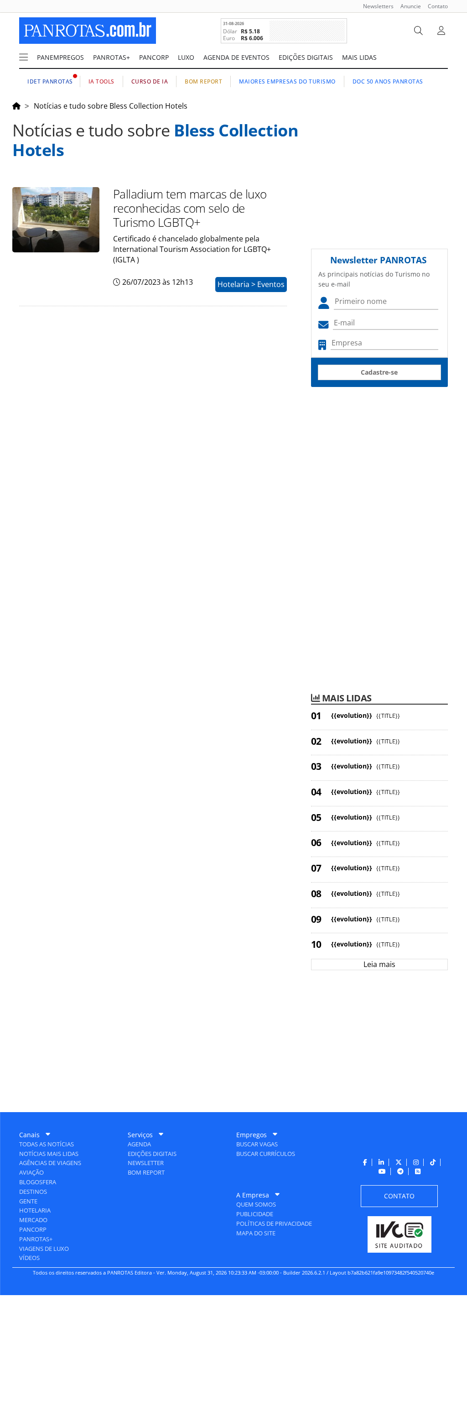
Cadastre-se (379, 372)
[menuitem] (375, 6)
